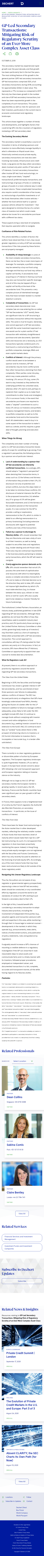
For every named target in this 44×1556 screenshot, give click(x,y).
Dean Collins (14, 1097)
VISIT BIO (10, 1107)
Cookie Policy (22, 1530)
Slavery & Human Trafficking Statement (22, 1545)
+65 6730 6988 (20, 1102)
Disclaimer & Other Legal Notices (22, 1524)
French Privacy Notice (22, 1540)
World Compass (22, 1513)
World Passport (21, 1516)
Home (4, 12)
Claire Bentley (15, 1192)
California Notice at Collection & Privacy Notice (22, 1535)
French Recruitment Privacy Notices (22, 1543)
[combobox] (23, 1061)
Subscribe (22, 1281)
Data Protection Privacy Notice (22, 1532)
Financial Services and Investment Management (18, 1237)
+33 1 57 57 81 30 (17, 1150)
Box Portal (20, 1510)
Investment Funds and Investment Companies (18, 1247)
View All (22, 1214)
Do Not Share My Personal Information (22, 1548)
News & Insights (14, 12)
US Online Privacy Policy (22, 1527)
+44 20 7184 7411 (19, 1197)
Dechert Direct (21, 1507)
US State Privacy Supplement (22, 1537)
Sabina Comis (15, 1144)
